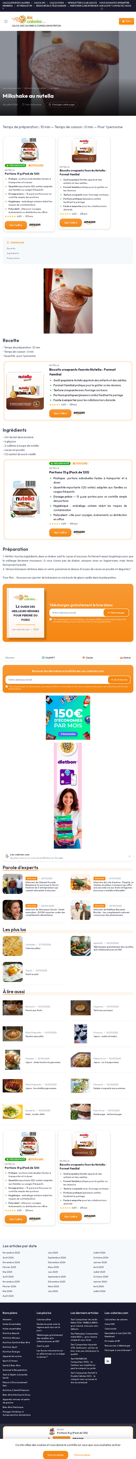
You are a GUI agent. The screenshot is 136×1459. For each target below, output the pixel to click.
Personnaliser (82, 1455)
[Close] (105, 639)
